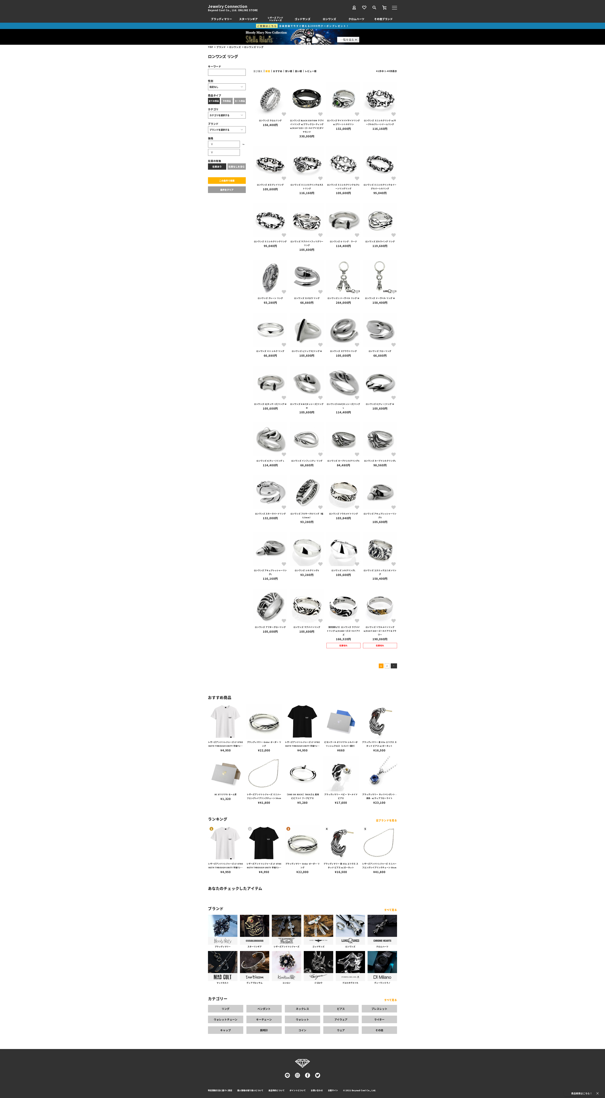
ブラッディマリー (221, 19)
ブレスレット (379, 1009)
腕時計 (264, 1030)
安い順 (288, 71)
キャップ (225, 1030)
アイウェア (341, 1019)
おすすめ (277, 71)
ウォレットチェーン (225, 1019)
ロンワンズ (329, 19)
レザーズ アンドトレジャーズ (275, 19)
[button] (394, 665)
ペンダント (264, 1009)
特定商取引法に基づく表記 (220, 1090)
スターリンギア (248, 19)
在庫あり (217, 166)
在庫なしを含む (236, 166)
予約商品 (227, 101)
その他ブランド (383, 19)
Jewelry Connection (227, 6)
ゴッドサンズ (303, 19)
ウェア (341, 1030)
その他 (379, 1030)
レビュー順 (311, 71)
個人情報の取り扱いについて (250, 1090)
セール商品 (240, 101)
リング (226, 1009)
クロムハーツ (356, 19)
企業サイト (333, 1090)
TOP (210, 47)
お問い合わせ (317, 1090)
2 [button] (387, 665)
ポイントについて (298, 1090)
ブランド (221, 47)
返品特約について (276, 1090)
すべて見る (390, 910)
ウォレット (302, 1019)
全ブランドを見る (386, 820)
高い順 (298, 71)
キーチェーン (264, 1019)
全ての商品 (214, 101)
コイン (302, 1030)
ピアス (341, 1009)
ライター (379, 1019)
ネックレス (302, 1009)
